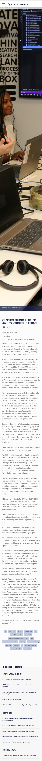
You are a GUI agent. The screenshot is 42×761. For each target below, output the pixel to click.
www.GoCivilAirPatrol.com (15, 621)
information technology (30, 645)
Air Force (20, 631)
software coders (27, 649)
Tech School (16, 645)
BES (27, 638)
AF (14, 631)
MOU (32, 638)
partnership (22, 642)
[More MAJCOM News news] (38, 750)
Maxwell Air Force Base (16, 635)
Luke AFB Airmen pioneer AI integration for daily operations (18, 725)
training (37, 642)
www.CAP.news (33, 621)
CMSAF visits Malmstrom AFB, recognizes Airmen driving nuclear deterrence (20, 685)
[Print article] (4, 327)
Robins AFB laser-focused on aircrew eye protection (16, 742)
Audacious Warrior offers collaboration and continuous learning (19, 755)
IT (22, 645)
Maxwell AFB (28, 635)
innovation (8, 645)
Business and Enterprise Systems (16, 638)
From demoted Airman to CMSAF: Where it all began (16, 679)
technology (30, 642)
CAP (36, 631)
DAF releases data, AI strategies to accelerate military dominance (20, 736)
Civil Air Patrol (28, 631)
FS (5, 631)
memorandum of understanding (10, 642)
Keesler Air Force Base (16, 649)
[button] (3, 4)
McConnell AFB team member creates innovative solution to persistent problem (18, 719)
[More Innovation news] (38, 713)
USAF (10, 631)
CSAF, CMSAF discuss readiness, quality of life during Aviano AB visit (20, 705)
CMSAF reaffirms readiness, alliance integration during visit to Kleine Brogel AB (19, 693)
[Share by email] (8, 327)
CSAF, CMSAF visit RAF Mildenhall (11, 699)
